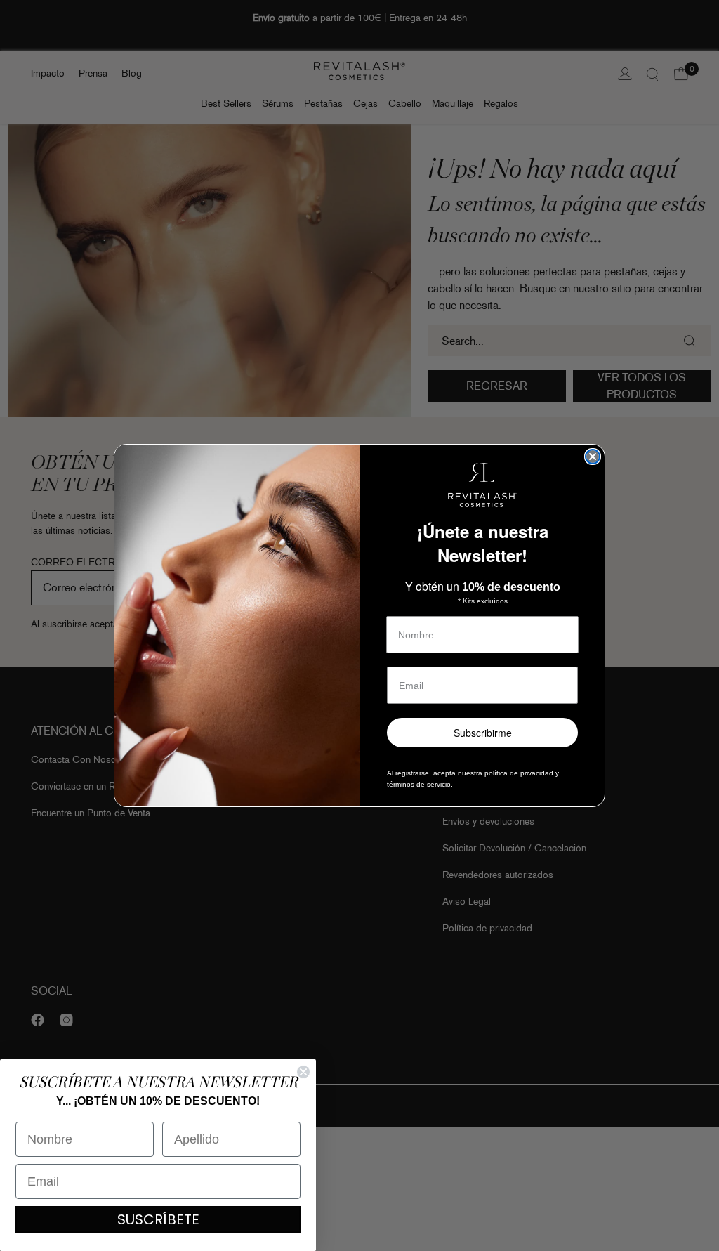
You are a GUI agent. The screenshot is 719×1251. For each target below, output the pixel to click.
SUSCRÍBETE (158, 1219)
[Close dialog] (593, 457)
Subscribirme (483, 733)
